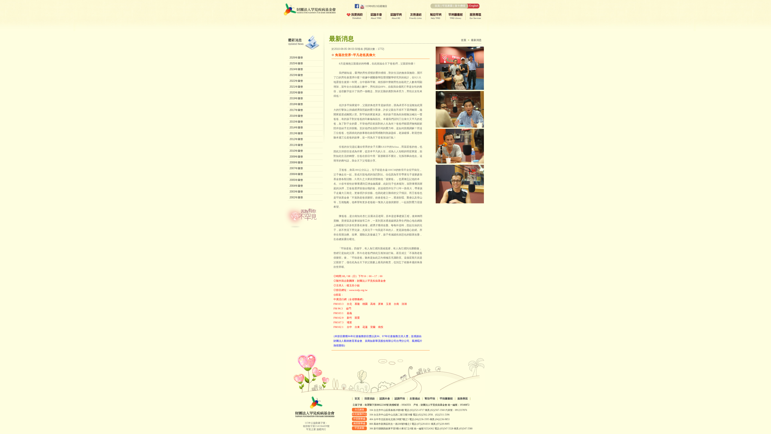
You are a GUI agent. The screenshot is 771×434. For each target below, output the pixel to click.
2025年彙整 (296, 63)
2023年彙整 (296, 75)
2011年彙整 (296, 144)
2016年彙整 (296, 115)
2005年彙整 (296, 179)
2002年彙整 (296, 197)
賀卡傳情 (460, 5)
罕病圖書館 (446, 398)
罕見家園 (447, 5)
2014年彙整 (296, 127)
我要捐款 (369, 398)
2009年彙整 (296, 156)
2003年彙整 (296, 191)
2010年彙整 (296, 150)
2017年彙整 (296, 110)
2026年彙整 (296, 57)
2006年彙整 (296, 174)
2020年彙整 (296, 92)
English (473, 5)
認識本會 (384, 398)
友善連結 (415, 398)
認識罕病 (400, 398)
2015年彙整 (296, 121)
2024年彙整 (296, 69)
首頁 (437, 5)
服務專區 (462, 398)
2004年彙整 (296, 185)
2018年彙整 (296, 104)
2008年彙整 (296, 162)
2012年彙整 (296, 139)
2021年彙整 (296, 86)
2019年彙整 (296, 98)
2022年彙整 (296, 80)
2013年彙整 (296, 133)
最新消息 (476, 40)
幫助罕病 (430, 398)
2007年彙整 (296, 168)
